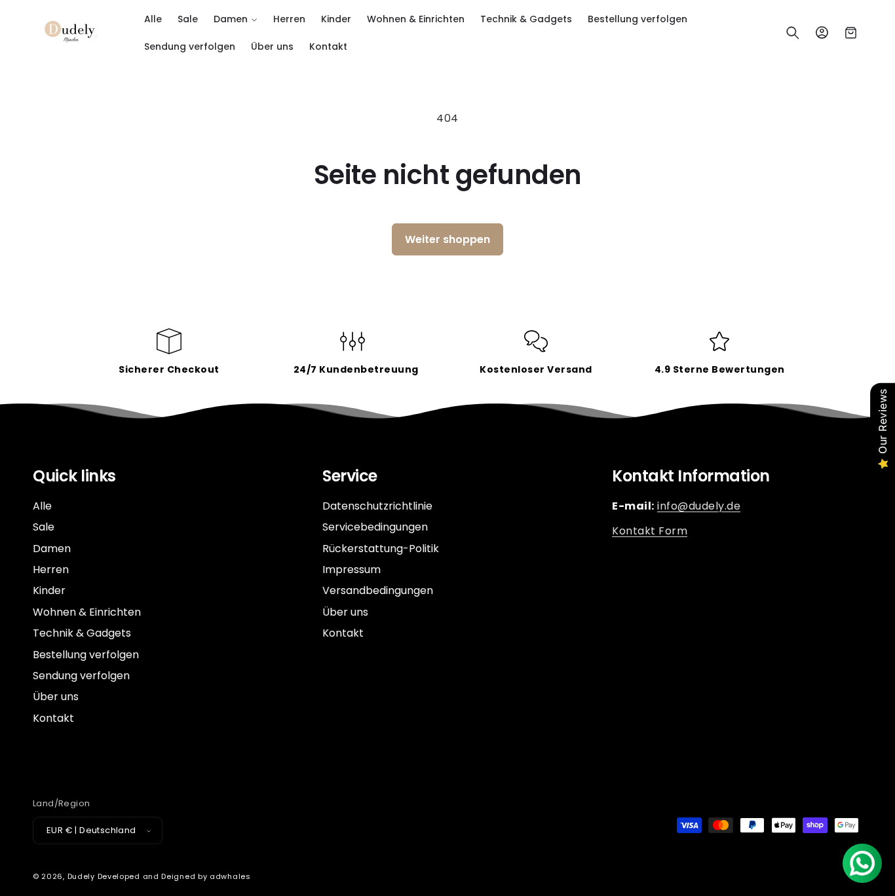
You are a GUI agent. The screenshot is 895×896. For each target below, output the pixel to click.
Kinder (49, 590)
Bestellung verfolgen (86, 654)
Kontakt (53, 718)
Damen (52, 548)
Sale (43, 526)
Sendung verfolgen (81, 675)
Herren (51, 569)
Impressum (351, 569)
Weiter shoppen (447, 239)
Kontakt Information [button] (691, 476)
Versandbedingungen (377, 590)
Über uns (56, 696)
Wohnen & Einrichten (87, 612)
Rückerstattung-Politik (380, 548)
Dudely (81, 876)
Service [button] (349, 476)
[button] (235, 19)
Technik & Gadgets (82, 633)
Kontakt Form (649, 530)
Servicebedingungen (375, 526)
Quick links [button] (74, 476)
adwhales (230, 876)
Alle (42, 506)
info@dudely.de (698, 505)
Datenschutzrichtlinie (377, 506)
